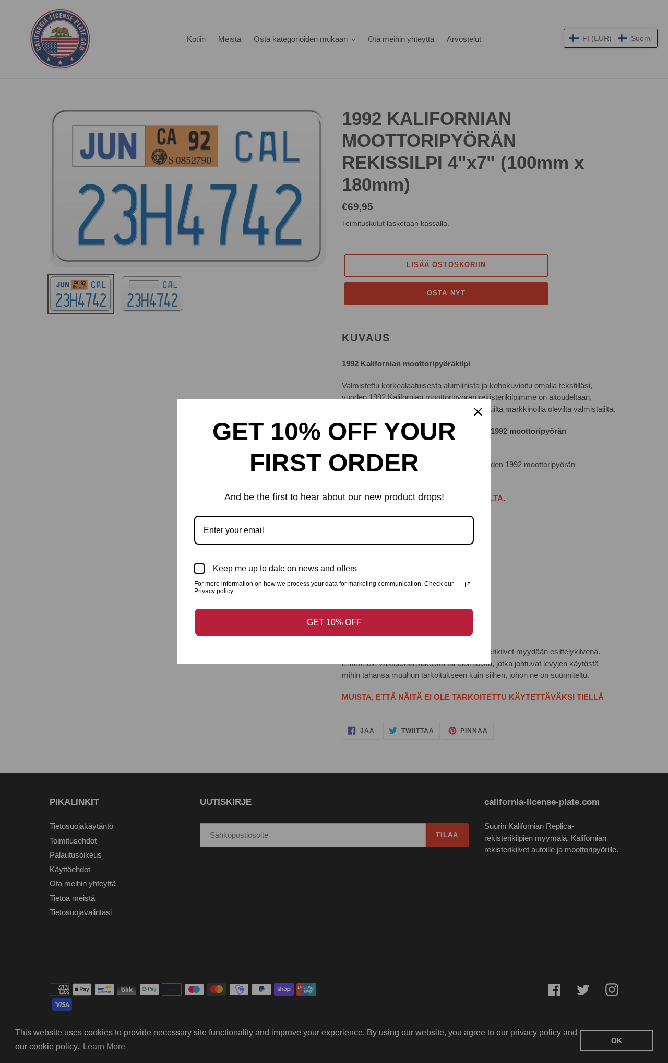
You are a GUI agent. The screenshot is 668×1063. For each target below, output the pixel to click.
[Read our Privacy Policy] (467, 585)
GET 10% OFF (334, 622)
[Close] (478, 411)
